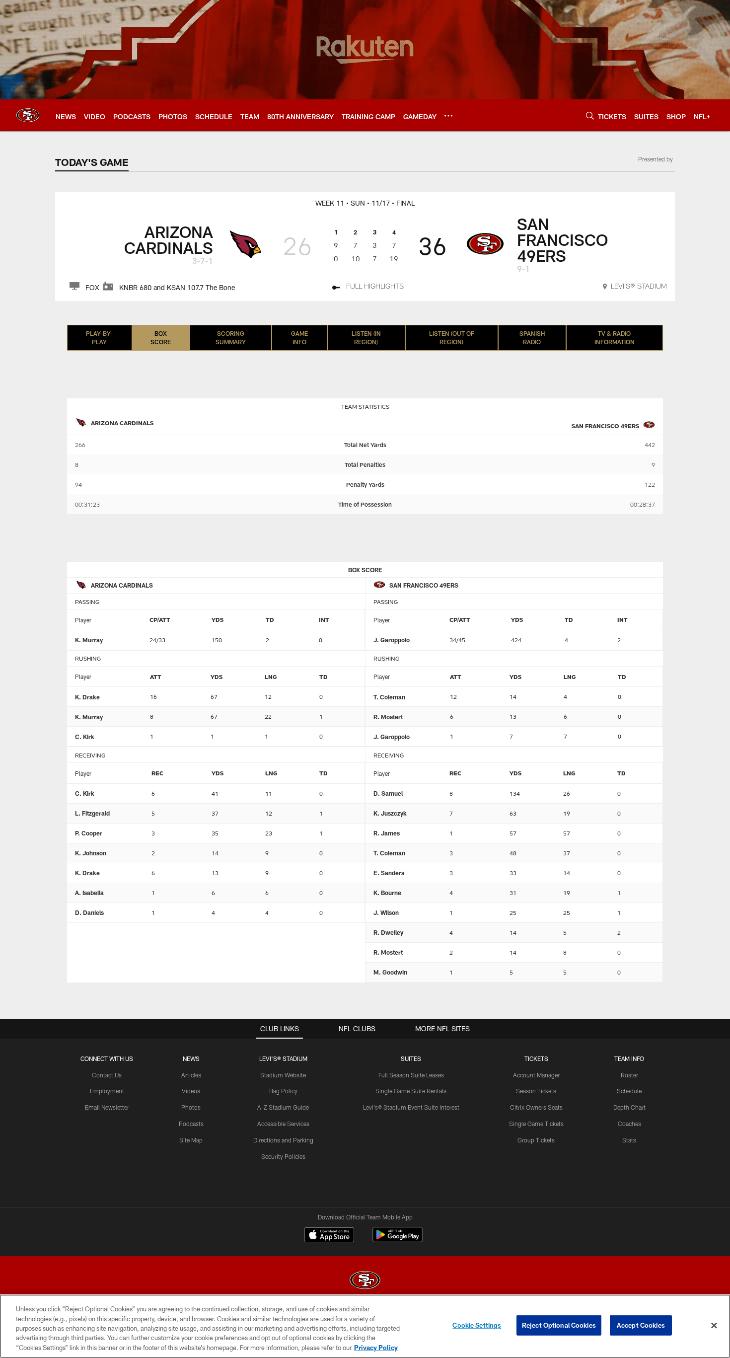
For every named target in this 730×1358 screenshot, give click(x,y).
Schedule (629, 1090)
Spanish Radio (532, 337)
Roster (629, 1074)
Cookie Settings (476, 1325)
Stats (629, 1139)
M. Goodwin (390, 972)
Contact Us (107, 1074)
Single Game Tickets (536, 1123)
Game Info (299, 337)
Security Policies (283, 1156)
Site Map (191, 1139)
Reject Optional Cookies (559, 1325)
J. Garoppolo (391, 639)
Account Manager (536, 1074)
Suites (411, 1058)
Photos (191, 1107)
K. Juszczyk (390, 813)
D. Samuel (388, 793)
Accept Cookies (641, 1325)
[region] (365, 1326)
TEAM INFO (629, 1058)
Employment (107, 1090)
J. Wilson (386, 912)
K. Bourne (387, 892)
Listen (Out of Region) (451, 337)
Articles (191, 1074)
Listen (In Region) (366, 337)
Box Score (160, 337)
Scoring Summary (231, 337)
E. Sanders (388, 872)
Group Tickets (536, 1139)
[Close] (714, 1326)
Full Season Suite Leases (411, 1074)
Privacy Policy (376, 1348)
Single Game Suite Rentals (410, 1090)
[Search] (590, 115)
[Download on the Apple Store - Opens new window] (329, 1235)
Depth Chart (629, 1107)
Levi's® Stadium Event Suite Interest (411, 1107)
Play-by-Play (99, 337)
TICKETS (536, 1058)
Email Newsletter (107, 1107)
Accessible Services (283, 1123)
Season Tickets (536, 1090)
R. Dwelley (388, 932)
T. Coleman (389, 696)
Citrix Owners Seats (536, 1107)
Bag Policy (283, 1090)
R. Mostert (388, 716)
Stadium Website (283, 1074)
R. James (386, 833)
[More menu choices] (448, 116)
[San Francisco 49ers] (365, 1281)
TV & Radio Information (614, 337)
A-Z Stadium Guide (283, 1107)
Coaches (629, 1123)
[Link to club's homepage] (28, 115)
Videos (191, 1090)
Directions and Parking (283, 1139)
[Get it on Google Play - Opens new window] (398, 1239)
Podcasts (191, 1123)
